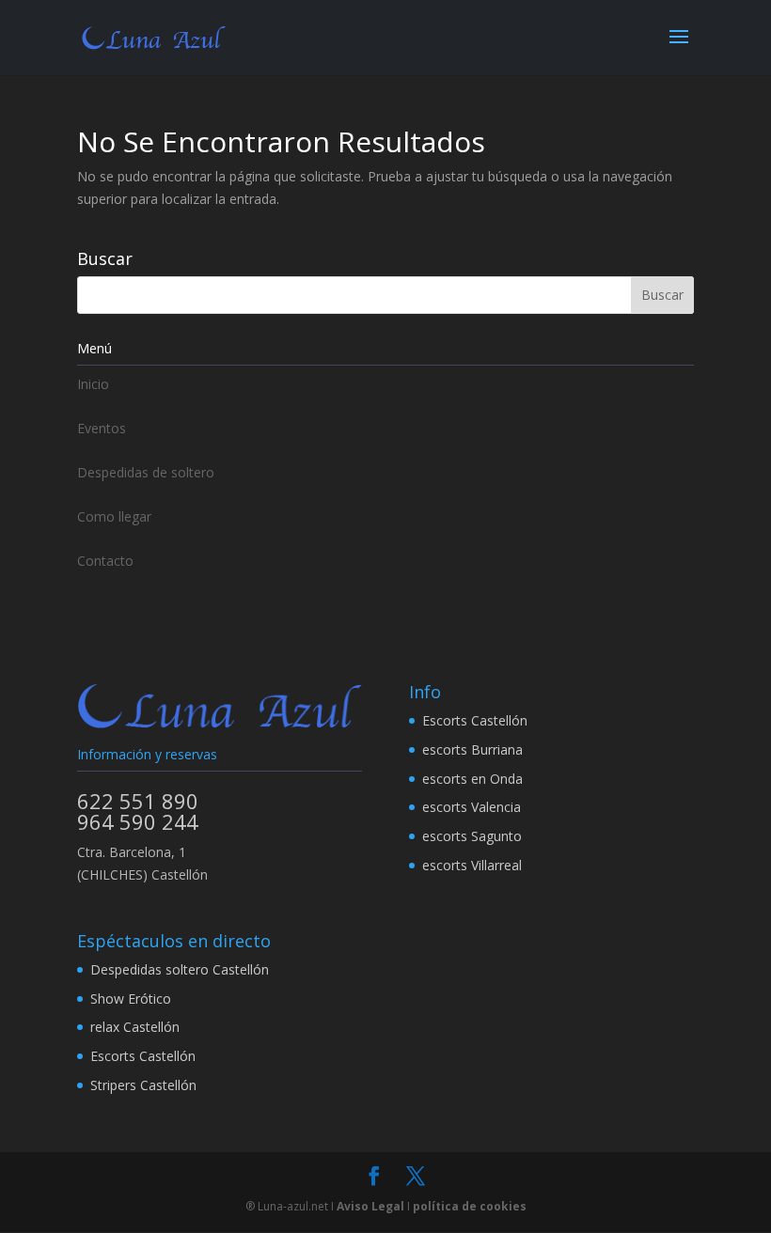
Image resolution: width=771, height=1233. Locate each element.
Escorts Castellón (474, 720)
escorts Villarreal (472, 865)
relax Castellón (135, 1027)
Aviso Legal (370, 1206)
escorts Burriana (472, 749)
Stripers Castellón (143, 1085)
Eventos (101, 428)
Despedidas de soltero (145, 472)
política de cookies (470, 1206)
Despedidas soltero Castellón (179, 969)
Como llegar (114, 516)
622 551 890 (137, 801)
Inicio (93, 384)
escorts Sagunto (472, 836)
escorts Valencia (471, 807)
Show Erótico (130, 998)
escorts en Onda (472, 779)
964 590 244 (137, 821)
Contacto (105, 561)
